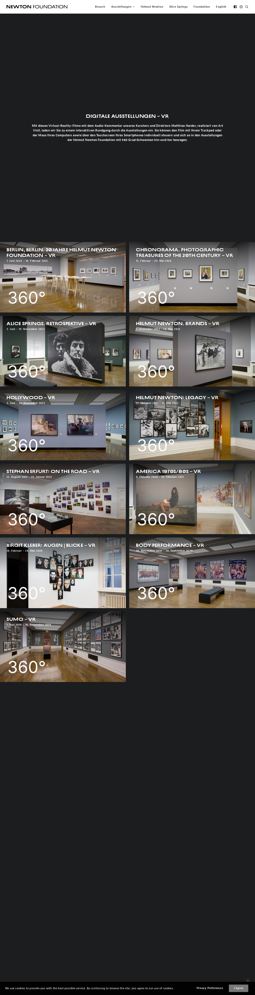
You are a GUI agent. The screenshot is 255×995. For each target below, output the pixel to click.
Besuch (100, 7)
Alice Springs (178, 7)
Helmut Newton (152, 7)
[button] (235, 6)
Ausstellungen (121, 7)
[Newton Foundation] (37, 6)
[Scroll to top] (248, 980)
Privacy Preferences (210, 988)
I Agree (238, 988)
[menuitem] (100, 6)
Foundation (202, 7)
